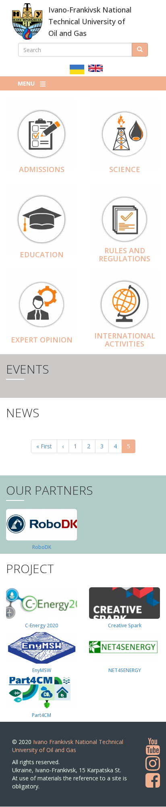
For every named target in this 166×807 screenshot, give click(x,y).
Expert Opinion (42, 340)
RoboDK (41, 547)
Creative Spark (124, 625)
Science (124, 169)
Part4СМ (41, 715)
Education (42, 254)
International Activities (124, 340)
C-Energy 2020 (41, 625)
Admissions (41, 169)
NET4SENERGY (124, 670)
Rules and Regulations (124, 254)
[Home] (27, 21)
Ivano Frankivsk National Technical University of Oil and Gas (67, 746)
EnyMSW (41, 670)
